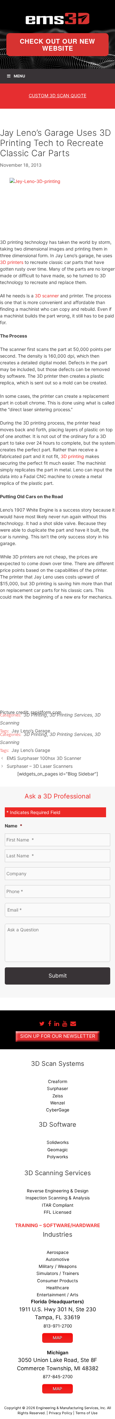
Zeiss (57, 1095)
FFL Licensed (57, 1212)
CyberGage (57, 1109)
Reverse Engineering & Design (57, 1190)
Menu (19, 76)
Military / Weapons (58, 1266)
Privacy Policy (60, 1413)
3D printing (72, 456)
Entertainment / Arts (57, 1294)
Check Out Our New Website (57, 44)
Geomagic (57, 1149)
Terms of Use (86, 1413)
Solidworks (58, 1142)
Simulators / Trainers (57, 1273)
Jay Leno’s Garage (31, 750)
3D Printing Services (71, 714)
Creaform (57, 1081)
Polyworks (57, 1156)
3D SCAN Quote (57, 95)
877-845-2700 (58, 1376)
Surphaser (57, 1088)
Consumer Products (57, 1280)
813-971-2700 (57, 1325)
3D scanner (47, 295)
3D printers (11, 262)
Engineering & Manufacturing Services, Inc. (71, 1408)
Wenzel (57, 1102)
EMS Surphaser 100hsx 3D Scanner (44, 758)
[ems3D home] (57, 18)
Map (57, 1337)
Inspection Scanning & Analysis (58, 1197)
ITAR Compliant (57, 1205)
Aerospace (58, 1252)
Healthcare (57, 1287)
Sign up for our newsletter (57, 1036)
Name (13, 825)
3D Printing (35, 714)
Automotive (57, 1259)
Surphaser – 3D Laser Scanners (40, 766)
